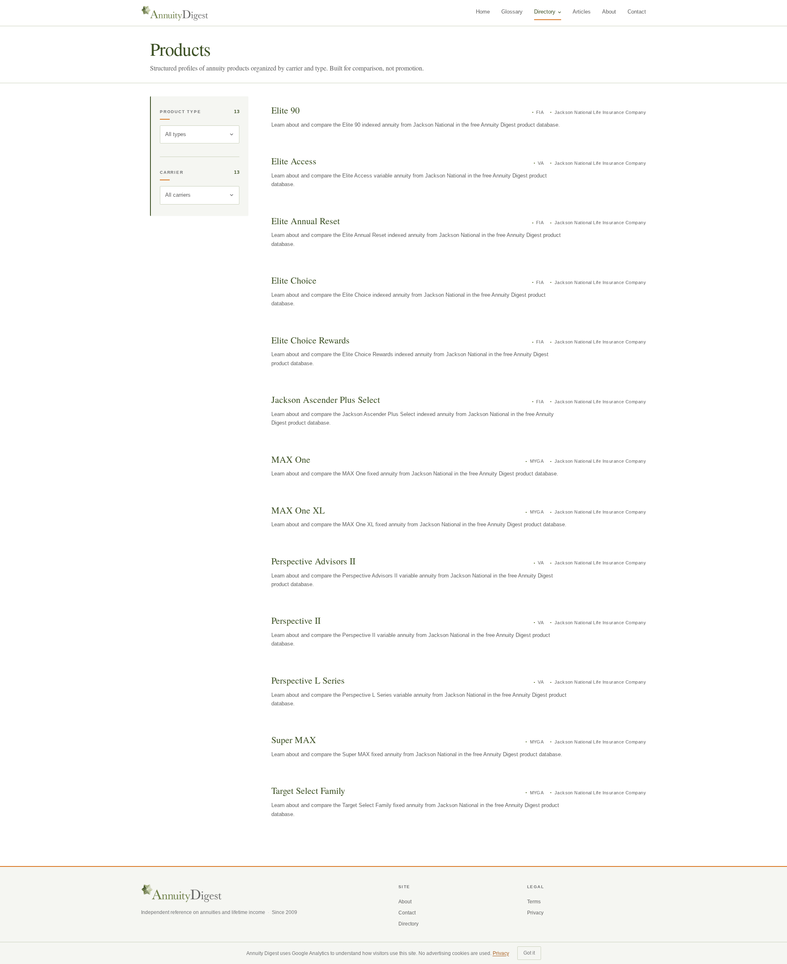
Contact (637, 12)
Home (483, 12)
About (609, 12)
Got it (529, 953)
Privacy (535, 913)
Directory (544, 12)
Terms (534, 902)
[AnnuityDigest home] (175, 13)
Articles (582, 12)
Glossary (512, 12)
